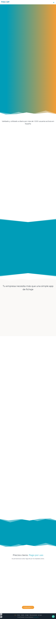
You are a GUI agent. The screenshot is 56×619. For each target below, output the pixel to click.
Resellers (22, 615)
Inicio (15, 615)
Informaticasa (36, 617)
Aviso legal (40, 615)
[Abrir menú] (54, 2)
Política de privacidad (33, 615)
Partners (18, 615)
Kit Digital (27, 615)
